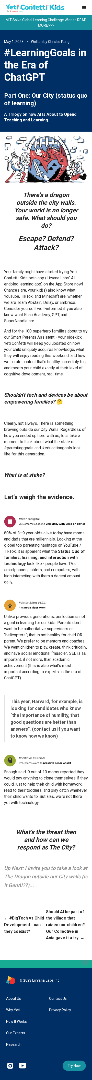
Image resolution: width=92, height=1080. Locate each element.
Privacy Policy (60, 1010)
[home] (33, 7)
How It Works (16, 1021)
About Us (13, 998)
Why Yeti (13, 1010)
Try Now (74, 1066)
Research (13, 1044)
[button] (84, 7)
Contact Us (58, 998)
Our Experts (15, 1033)
